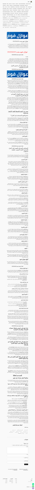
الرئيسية (10, 16)
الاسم (27, 454)
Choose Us (11, 5)
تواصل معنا (4, 16)
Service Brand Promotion (6, 11)
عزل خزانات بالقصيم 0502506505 (16, 24)
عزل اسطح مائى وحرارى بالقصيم (7, 22)
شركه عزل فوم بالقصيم (22, 19)
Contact (8, 5)
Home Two (10, 8)
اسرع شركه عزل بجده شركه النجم (25, 16)
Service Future (21, 13)
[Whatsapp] (33, 486)
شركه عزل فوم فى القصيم (6, 19)
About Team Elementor (22, 3)
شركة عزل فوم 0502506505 (13, 44)
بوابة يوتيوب (26, 153)
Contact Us (4, 5)
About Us (17, 3)
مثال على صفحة (7, 27)
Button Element (22, 5)
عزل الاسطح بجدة (22, 46)
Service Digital (26, 13)
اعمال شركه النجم (17, 425)
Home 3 (24, 8)
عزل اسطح (14, 45)
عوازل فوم (26, 433)
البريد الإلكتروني (26, 457)
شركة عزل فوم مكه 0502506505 (19, 45)
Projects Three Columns (24, 11)
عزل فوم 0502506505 (10, 46)
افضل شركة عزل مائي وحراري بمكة (24, 432)
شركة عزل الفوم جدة (17, 432)
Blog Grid (26, 5)
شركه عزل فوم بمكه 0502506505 (14, 19)
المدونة (7, 16)
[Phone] (33, 484)
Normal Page (4, 8)
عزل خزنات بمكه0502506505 (23, 25)
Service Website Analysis (24, 14)
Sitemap (19, 14)
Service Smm (12, 13)
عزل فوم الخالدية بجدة (11, 432)
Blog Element (4, 3)
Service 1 (15, 11)
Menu (8, 8)
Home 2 (27, 8)
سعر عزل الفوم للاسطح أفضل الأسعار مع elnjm (18, 112)
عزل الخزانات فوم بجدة (17, 46)
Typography (4, 14)
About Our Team (28, 3)
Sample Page (19, 11)
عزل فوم (14, 46)
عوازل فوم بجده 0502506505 (17, 54)
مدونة (3, 27)
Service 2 (11, 11)
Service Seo (16, 13)
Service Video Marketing (6, 13)
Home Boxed (15, 8)
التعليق (27, 446)
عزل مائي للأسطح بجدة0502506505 (7, 25)
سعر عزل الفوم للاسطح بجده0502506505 (21, 44)
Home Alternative (19, 8)
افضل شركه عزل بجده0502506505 (16, 16)
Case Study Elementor (16, 5)
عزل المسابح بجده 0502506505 (25, 24)
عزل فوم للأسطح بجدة (15, 25)
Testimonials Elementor (10, 14)
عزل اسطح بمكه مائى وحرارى (15, 22)
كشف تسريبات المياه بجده (12, 27)
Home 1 (30, 8)
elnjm (28, 1)
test (16, 14)
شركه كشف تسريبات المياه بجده (24, 22)
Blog (7, 3)
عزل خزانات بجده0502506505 (7, 24)
